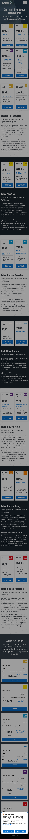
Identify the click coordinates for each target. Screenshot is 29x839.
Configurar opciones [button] (14, 827)
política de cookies (7, 824)
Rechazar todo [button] (8, 831)
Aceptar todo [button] (20, 831)
